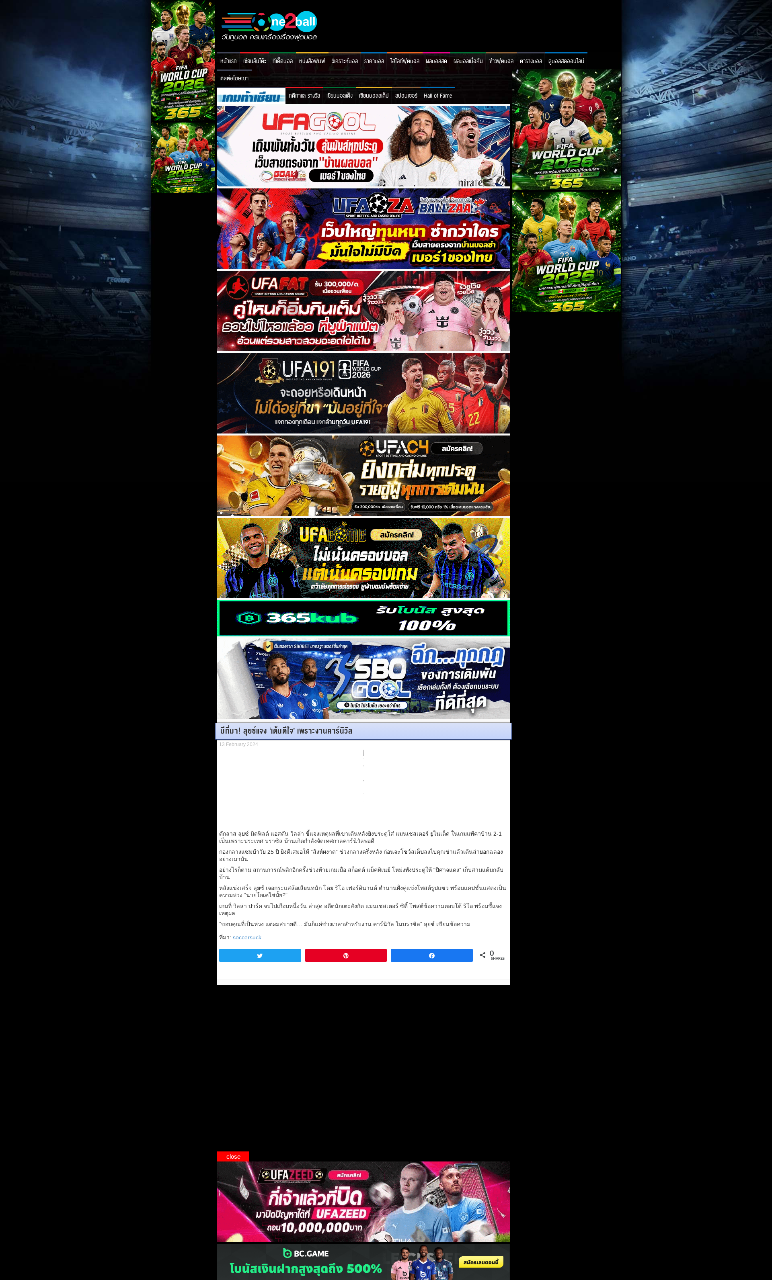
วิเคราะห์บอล (345, 61)
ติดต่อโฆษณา (234, 78)
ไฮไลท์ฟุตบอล (404, 61)
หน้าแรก (228, 61)
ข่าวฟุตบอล (501, 61)
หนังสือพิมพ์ (312, 61)
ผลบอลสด (436, 61)
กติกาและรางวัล (304, 95)
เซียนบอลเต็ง (339, 95)
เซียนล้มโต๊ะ (254, 61)
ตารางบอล (531, 61)
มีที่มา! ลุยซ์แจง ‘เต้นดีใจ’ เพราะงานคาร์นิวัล (286, 731)
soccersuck (247, 937)
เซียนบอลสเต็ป (374, 95)
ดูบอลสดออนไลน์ (566, 61)
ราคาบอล (374, 61)
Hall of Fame (438, 95)
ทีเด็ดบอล (283, 61)
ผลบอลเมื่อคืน (468, 61)
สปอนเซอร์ (406, 95)
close (233, 1156)
